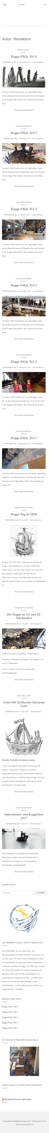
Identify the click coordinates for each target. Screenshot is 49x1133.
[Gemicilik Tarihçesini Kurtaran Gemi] (24, 736)
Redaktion (40, 62)
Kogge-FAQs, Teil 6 (24, 56)
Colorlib (43, 1121)
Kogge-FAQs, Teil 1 (24, 438)
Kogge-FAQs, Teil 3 (24, 285)
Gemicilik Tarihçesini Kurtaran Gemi (24, 704)
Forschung (23, 50)
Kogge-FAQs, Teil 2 (24, 361)
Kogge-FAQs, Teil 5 (24, 133)
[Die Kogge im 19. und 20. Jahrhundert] (24, 638)
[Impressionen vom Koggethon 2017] (24, 838)
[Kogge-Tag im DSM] (24, 541)
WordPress (29, 1124)
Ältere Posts (9, 885)
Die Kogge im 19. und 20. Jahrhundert (24, 616)
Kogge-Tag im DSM (24, 514)
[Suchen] (45, 5)
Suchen (40, 893)
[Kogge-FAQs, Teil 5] (24, 153)
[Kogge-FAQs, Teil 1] (24, 458)
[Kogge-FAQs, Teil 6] (24, 77)
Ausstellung (24, 696)
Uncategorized (24, 126)
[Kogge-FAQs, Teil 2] (24, 382)
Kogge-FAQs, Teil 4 (24, 209)
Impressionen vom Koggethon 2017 (23, 816)
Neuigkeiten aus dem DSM (17, 1099)
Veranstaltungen (24, 508)
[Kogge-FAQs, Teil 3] (24, 306)
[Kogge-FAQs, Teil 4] (24, 229)
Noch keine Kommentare (23, 110)
